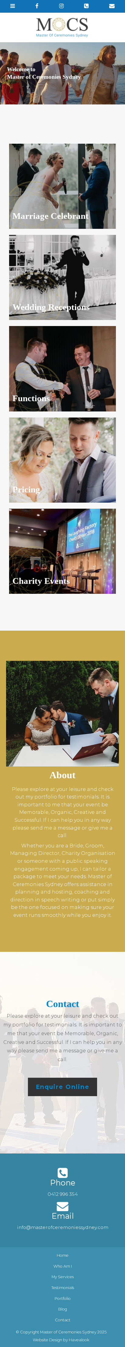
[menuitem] (62, 1255)
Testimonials (62, 1287)
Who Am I (62, 1266)
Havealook (79, 1340)
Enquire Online (63, 1086)
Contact (62, 1320)
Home (63, 1255)
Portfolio (63, 1298)
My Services (63, 1277)
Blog (62, 1309)
